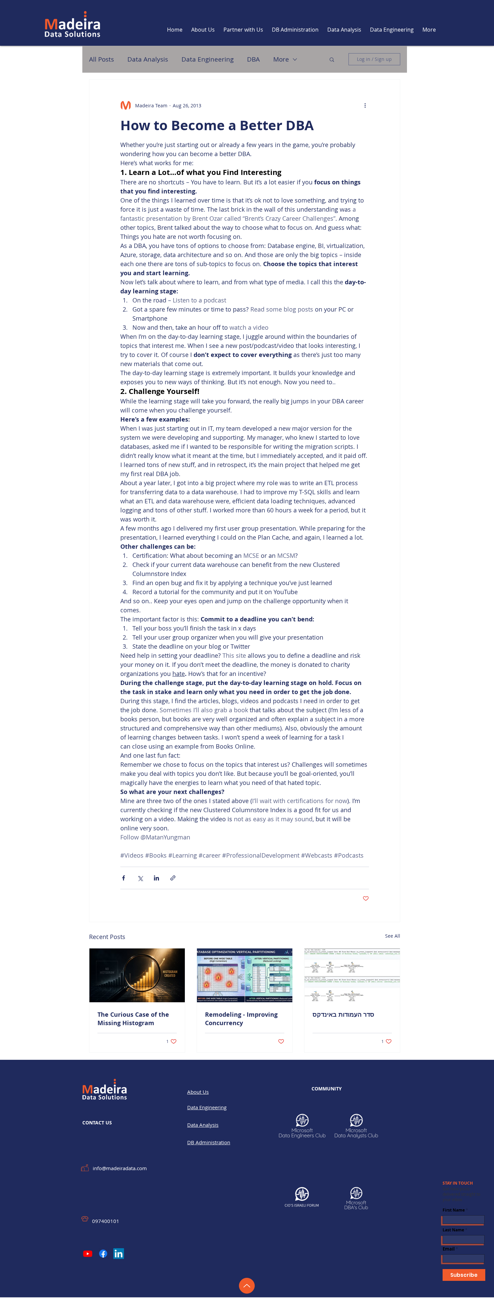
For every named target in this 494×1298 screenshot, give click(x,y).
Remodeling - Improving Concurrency (241, 1018)
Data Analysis (147, 59)
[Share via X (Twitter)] (140, 878)
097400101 (105, 1221)
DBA (253, 59)
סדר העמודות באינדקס (343, 1014)
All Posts (101, 59)
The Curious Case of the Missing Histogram (133, 1018)
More (281, 59)
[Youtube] (87, 1253)
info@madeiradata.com (120, 1168)
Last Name (453, 1230)
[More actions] (365, 105)
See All (392, 936)
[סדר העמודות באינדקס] (352, 975)
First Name (454, 1210)
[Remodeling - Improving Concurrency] (244, 975)
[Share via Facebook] (123, 878)
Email (449, 1249)
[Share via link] (173, 878)
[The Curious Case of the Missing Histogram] (137, 975)
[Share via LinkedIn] (156, 878)
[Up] (247, 1286)
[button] (332, 59)
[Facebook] (103, 1253)
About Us (198, 1091)
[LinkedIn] (118, 1253)
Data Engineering (207, 59)
